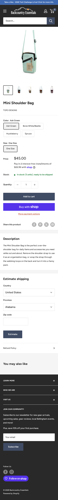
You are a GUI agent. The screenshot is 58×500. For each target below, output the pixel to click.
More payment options (29, 214)
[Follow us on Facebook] (5, 472)
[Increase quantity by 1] (34, 184)
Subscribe (13, 446)
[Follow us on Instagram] (11, 472)
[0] (52, 11)
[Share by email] (52, 224)
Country (7, 285)
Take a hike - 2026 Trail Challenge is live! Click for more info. (29, 2)
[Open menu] (4, 11)
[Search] (51, 20)
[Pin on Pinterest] (40, 224)
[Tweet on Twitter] (46, 224)
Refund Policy (9, 348)
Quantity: (7, 184)
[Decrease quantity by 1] (17, 184)
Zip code (7, 314)
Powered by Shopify (11, 493)
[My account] (45, 11)
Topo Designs (10, 110)
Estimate (12, 334)
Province (7, 300)
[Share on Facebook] (34, 224)
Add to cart (29, 196)
